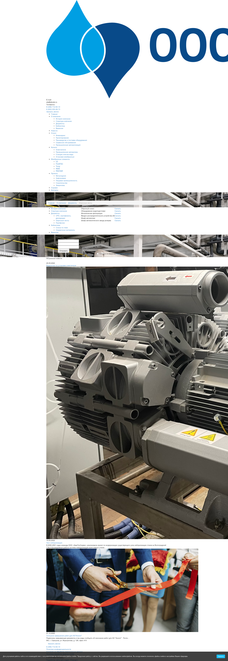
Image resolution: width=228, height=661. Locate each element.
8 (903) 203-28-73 (53, 109)
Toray (58, 166)
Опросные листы (62, 220)
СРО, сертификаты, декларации (63, 216)
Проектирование (62, 138)
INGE (58, 168)
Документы (60, 123)
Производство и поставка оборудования (71, 140)
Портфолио (60, 223)
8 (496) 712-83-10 (53, 107)
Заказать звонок (52, 111)
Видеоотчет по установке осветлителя (61, 265)
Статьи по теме (62, 227)
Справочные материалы (65, 230)
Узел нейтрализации (54, 542)
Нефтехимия (61, 178)
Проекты (54, 173)
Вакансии (59, 128)
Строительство (61, 183)
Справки (54, 187)
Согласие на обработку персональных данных (64, 651)
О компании (55, 116)
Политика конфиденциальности (58, 649)
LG (57, 161)
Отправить (63, 250)
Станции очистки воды (64, 154)
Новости (54, 130)
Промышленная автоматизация (68, 145)
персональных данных (123, 254)
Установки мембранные (65, 157)
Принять (221, 656)
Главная (54, 114)
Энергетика (60, 185)
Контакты (54, 190)
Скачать (118, 208)
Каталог (54, 147)
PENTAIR (59, 171)
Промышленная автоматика (67, 152)
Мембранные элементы (60, 159)
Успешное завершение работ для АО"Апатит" (64, 635)
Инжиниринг (60, 135)
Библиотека (60, 126)
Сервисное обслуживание (66, 142)
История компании (63, 118)
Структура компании (64, 121)
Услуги (53, 133)
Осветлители (61, 149)
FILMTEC (59, 164)
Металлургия (61, 176)
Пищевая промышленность (66, 180)
